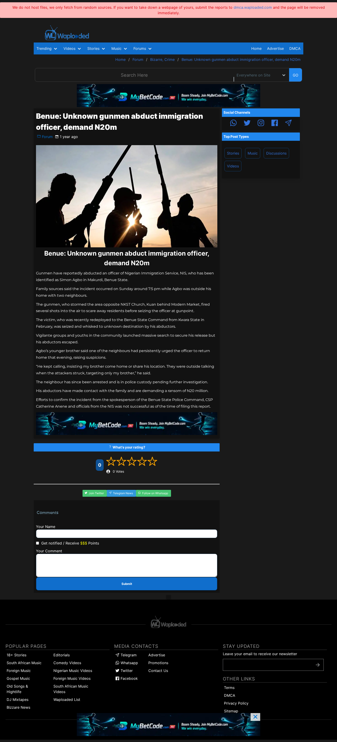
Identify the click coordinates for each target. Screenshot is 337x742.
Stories (233, 153)
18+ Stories (16, 655)
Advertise (156, 655)
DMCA (295, 48)
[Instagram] (261, 123)
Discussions (276, 153)
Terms (229, 687)
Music (253, 153)
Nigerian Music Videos (72, 670)
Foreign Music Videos (72, 678)
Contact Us (158, 670)
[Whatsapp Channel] (233, 123)
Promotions (158, 662)
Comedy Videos (67, 662)
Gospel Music (18, 678)
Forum (47, 136)
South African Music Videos (70, 689)
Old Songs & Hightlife (17, 689)
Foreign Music (19, 670)
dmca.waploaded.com (253, 7)
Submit (127, 584)
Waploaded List (66, 699)
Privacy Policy (236, 703)
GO (295, 75)
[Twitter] (247, 123)
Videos (233, 166)
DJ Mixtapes (17, 699)
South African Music (24, 662)
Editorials (61, 655)
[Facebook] (275, 123)
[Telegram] (288, 123)
